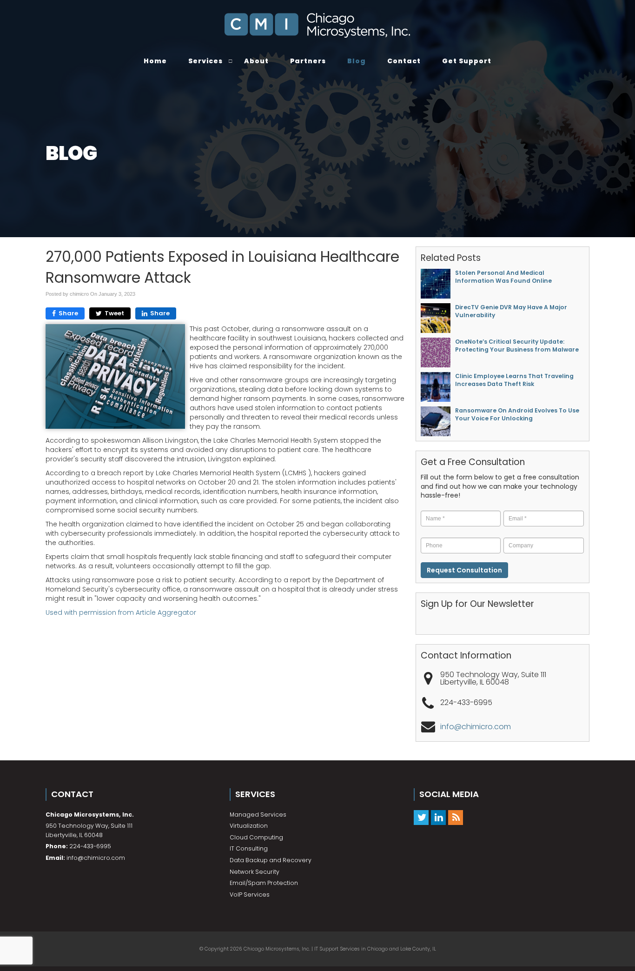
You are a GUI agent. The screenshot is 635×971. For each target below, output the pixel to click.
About (256, 61)
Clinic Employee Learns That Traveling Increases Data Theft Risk (514, 380)
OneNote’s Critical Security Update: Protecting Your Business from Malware (517, 345)
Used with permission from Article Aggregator (121, 612)
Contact (404, 61)
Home (155, 61)
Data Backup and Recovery (270, 860)
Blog (356, 61)
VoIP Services (250, 894)
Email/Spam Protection (264, 883)
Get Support (466, 61)
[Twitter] (421, 817)
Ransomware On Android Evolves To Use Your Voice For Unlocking (517, 414)
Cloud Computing (256, 837)
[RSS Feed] (455, 817)
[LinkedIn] (438, 817)
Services (205, 61)
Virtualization (249, 826)
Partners (308, 61)
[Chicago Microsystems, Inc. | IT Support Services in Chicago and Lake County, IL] (317, 26)
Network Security (254, 872)
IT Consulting (249, 848)
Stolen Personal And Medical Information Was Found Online (503, 277)
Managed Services (258, 814)
